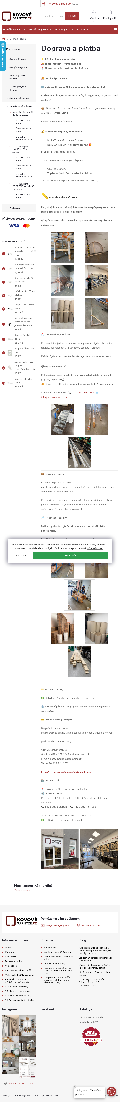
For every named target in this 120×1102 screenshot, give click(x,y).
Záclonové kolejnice (19, 98)
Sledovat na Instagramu (21, 1083)
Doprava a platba (13, 961)
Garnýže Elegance (18, 67)
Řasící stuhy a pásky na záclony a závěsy (95, 974)
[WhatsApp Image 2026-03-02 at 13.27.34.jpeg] (63, 313)
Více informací (95, 548)
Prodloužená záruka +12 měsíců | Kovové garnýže (17, 981)
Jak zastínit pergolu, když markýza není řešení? (95, 959)
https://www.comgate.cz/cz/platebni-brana (66, 772)
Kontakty (13, 3)
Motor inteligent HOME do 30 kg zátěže (20, 149)
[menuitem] (14, 29)
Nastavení (20, 555)
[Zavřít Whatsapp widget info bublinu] (75, 1087)
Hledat (72, 16)
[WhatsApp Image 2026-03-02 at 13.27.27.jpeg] (79, 661)
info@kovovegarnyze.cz (54, 397)
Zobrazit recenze (22, 890)
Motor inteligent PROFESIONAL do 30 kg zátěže (23, 186)
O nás (4, 3)
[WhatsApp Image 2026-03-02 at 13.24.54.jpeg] (79, 595)
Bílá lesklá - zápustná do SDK (24, 138)
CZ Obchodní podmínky (16, 986)
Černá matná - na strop (24, 130)
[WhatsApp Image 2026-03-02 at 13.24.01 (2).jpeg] (79, 452)
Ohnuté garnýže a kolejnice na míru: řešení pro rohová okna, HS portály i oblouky (95, 950)
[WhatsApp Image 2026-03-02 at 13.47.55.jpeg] (63, 247)
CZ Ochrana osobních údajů (18, 995)
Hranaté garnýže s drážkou (18, 77)
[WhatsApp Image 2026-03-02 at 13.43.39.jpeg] (63, 628)
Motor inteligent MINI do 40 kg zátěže (22, 113)
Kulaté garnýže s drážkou (17, 88)
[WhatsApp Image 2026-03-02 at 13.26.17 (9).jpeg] (96, 419)
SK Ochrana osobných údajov (19, 1000)
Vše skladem (11, 965)
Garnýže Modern (17, 59)
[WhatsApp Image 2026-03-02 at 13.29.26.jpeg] (96, 247)
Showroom (23, 3)
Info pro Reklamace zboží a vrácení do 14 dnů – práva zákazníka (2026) (57, 980)
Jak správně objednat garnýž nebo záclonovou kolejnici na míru (58, 970)
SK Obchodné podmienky (17, 991)
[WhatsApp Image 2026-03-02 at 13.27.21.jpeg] (63, 419)
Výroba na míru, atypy (54, 963)
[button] (111, 1091)
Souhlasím (71, 555)
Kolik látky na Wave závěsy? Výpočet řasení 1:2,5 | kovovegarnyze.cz (92, 982)
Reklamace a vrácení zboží (18, 970)
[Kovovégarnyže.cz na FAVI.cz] (91, 1036)
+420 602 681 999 (83, 392)
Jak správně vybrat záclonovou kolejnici (58, 957)
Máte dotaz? (50, 948)
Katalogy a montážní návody (57, 952)
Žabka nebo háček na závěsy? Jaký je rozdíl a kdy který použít (96, 966)
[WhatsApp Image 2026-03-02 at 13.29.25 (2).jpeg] (96, 280)
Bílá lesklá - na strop (23, 122)
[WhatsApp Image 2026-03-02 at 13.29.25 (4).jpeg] (63, 280)
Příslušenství (15, 208)
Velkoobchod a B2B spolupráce (20, 974)
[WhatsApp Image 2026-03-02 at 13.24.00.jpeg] (96, 313)
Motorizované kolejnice (20, 106)
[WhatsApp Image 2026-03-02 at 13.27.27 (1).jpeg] (96, 628)
